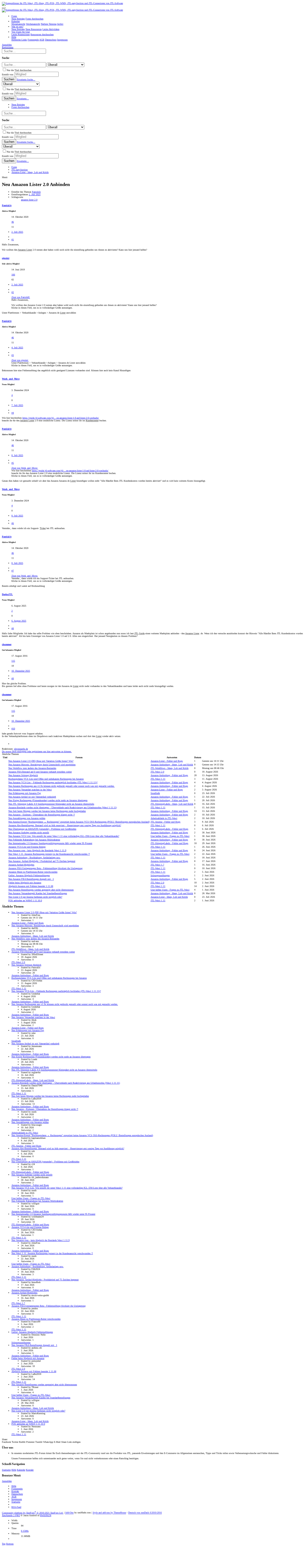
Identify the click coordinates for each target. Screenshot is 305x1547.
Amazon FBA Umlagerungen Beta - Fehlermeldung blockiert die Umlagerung (45, 868)
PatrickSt (36, 192)
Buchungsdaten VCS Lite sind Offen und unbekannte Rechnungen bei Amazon (46, 779)
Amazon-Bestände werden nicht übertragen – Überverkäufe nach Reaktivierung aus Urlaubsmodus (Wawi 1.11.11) (62, 807)
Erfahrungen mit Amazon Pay (24, 793)
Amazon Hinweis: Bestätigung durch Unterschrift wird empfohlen (42, 764)
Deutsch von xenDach (145, 1512)
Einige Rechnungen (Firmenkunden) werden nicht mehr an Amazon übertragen (47, 800)
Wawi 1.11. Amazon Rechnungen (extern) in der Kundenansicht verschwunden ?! (49, 854)
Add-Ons (69, 1512)
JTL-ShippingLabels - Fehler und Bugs (169, 829)
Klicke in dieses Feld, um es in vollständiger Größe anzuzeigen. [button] (42, 307)
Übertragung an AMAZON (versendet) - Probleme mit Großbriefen (42, 829)
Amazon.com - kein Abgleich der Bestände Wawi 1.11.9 (37, 850)
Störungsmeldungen (160, 875)
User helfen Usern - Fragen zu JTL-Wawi (170, 836)
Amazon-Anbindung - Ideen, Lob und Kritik (172, 764)
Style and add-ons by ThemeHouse (109, 1512)
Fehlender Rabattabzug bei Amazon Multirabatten (34, 839)
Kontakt (30, 1470)
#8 (12, 628)
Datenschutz (17, 1494)
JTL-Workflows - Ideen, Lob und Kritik (169, 768)
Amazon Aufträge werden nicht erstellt (28, 832)
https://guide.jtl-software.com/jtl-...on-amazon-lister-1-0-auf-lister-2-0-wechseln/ (60, 418)
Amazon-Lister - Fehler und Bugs (167, 761)
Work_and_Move (11, 378)
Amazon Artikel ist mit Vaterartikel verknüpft (32, 796)
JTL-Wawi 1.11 (158, 779)
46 (12, 222)
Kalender (21, 1470)
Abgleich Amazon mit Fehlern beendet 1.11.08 (30, 886)
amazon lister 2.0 (29, 199)
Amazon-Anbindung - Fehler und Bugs (169, 775)
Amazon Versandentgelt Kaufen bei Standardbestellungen (37, 893)
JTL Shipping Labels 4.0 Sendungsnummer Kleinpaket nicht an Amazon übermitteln (51, 804)
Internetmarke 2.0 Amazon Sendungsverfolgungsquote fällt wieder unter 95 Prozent (50, 843)
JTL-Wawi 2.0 (157, 771)
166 (13, 274)
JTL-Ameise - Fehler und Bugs (165, 821)
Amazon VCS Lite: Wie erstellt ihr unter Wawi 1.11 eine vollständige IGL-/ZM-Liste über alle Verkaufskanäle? (63, 836)
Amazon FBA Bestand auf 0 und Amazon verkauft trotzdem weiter (40, 771)
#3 (12, 355)
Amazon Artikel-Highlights (21, 864)
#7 (12, 570)
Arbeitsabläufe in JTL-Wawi (164, 818)
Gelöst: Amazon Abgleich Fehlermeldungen (29, 875)
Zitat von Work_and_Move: (24, 468)
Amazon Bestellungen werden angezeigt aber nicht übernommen (41, 889)
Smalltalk (155, 793)
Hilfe (13, 1470)
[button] (4, 8)
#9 (12, 678)
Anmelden (7, 1481)
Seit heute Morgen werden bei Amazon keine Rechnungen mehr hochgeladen (47, 811)
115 (13, 661)
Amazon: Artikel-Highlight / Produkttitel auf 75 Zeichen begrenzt (41, 861)
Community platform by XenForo (32, 1512)
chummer (6, 644)
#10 (13, 728)
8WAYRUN (45, 1515)
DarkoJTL (7, 594)
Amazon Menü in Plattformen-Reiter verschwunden (32, 872)
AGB (13, 1496)
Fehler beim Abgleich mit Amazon (24, 882)
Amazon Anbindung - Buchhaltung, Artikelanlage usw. (34, 857)
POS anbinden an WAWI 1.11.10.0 (25, 900)
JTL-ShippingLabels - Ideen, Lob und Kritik (172, 804)
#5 (12, 463)
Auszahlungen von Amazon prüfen (26, 818)
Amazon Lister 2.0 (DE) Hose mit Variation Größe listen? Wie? (40, 761)
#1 (12, 239)
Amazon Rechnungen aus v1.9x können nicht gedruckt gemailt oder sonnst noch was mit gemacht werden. (61, 786)
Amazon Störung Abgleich (23, 775)
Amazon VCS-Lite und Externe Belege (27, 847)
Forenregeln (17, 1488)
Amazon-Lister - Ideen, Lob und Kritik (169, 897)
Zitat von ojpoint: (20, 360)
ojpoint (5, 258)
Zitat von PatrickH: (20, 297)
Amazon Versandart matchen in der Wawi (30, 789)
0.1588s (25, 1531)
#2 (12, 292)
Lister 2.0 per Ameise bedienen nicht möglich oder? (35, 897)
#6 (12, 523)
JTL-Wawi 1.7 (157, 864)
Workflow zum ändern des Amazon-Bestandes (32, 768)
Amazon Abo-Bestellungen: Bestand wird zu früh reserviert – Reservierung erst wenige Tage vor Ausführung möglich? (64, 825)
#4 (12, 413)
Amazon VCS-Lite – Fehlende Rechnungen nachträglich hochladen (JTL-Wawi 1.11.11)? (52, 782)
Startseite (6, 1470)
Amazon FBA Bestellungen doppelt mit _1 (31, 879)
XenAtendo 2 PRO (11, 1515)
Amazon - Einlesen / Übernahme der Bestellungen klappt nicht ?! (41, 814)
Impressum (16, 1499)
